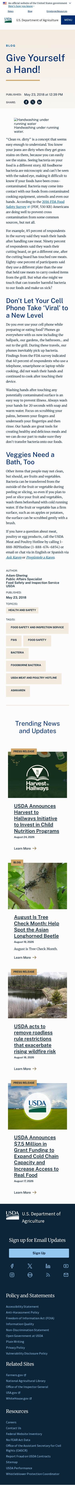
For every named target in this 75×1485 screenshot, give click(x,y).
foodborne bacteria (26, 665)
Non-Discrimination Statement (27, 1330)
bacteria (17, 652)
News (10, 11)
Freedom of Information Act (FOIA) (30, 1318)
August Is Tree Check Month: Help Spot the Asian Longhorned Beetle (36, 926)
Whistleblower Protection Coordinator (32, 1474)
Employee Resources (57, 11)
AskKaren (18, 690)
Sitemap (12, 1462)
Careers (11, 1422)
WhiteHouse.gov (17, 1398)
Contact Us (13, 1428)
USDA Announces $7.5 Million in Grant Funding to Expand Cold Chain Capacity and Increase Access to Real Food (36, 1156)
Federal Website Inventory (24, 1434)
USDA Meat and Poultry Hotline (34, 677)
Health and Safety (22, 610)
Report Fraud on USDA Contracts (28, 1456)
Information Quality (20, 1324)
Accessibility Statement (22, 1306)
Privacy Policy (15, 1348)
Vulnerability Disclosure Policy (26, 1353)
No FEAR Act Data (18, 1440)
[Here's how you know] (37, 4)
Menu (68, 19)
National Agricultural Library (25, 1381)
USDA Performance (19, 1468)
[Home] (8, 22)
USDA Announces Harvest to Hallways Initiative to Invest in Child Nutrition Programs (36, 818)
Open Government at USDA (24, 1336)
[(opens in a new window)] (12, 1266)
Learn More (22, 848)
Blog (30, 11)
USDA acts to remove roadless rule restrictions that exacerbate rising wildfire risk (35, 1038)
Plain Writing (15, 1342)
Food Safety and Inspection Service (37, 627)
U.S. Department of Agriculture (37, 20)
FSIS (14, 639)
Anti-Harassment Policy (22, 1312)
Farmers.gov (14, 1375)
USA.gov (11, 1393)
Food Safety (37, 639)
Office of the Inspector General (27, 1387)
